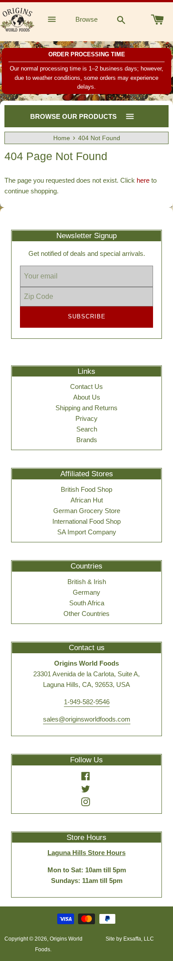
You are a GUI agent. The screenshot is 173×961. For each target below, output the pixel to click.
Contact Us (86, 386)
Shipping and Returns (86, 408)
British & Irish (86, 581)
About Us (86, 397)
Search (86, 429)
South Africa (86, 603)
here (143, 180)
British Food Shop (86, 489)
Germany (86, 592)
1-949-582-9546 (87, 702)
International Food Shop (86, 521)
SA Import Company (86, 532)
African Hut (87, 500)
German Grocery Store (86, 510)
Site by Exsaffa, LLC (130, 939)
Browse (86, 19)
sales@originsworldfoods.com (86, 719)
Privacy (86, 418)
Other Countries (86, 613)
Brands (86, 439)
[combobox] (121, 19)
